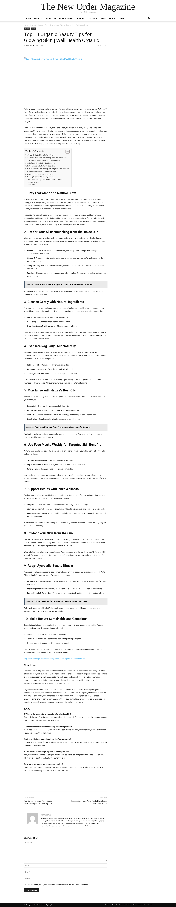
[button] (149, 19)
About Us (114, 905)
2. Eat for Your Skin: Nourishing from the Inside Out (46, 158)
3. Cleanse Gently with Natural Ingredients (43, 160)
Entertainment (66, 18)
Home (28, 18)
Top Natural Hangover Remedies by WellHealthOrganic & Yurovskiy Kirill (54, 659)
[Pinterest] (37, 50)
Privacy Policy (130, 905)
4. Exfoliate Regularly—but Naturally (41, 163)
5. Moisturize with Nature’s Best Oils (41, 166)
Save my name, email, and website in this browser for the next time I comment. (57, 885)
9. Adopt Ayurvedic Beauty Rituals (40, 177)
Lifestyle (91, 18)
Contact (122, 905)
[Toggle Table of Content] (66, 152)
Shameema (30, 45)
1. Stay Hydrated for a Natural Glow (40, 155)
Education (51, 18)
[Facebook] (26, 50)
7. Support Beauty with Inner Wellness (41, 171)
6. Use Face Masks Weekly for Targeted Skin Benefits (48, 169)
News (103, 18)
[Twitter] (32, 50)
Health (40, 25)
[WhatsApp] (43, 50)
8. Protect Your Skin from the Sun (40, 174)
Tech (111, 18)
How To (80, 18)
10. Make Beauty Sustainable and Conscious (45, 180)
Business (38, 18)
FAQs (33, 185)
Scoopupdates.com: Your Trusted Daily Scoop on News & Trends (89, 802)
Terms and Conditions (144, 905)
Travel (122, 18)
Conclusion (35, 182)
